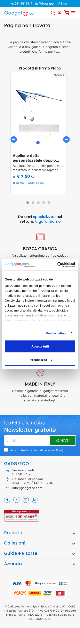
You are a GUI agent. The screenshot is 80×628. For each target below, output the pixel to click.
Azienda (13, 564)
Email (64, 3)
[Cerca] (52, 12)
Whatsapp (46, 3)
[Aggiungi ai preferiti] (57, 82)
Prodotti (13, 533)
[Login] (59, 12)
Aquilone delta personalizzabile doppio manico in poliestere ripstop (38, 158)
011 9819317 (23, 3)
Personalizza (38, 360)
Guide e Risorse (20, 553)
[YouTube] (16, 500)
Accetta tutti (40, 346)
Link (59, 450)
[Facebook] (7, 500)
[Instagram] (26, 500)
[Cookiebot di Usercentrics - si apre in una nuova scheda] (57, 265)
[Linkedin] (35, 500)
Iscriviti (62, 440)
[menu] (73, 12)
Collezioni (14, 543)
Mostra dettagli (56, 333)
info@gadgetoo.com (27, 488)
